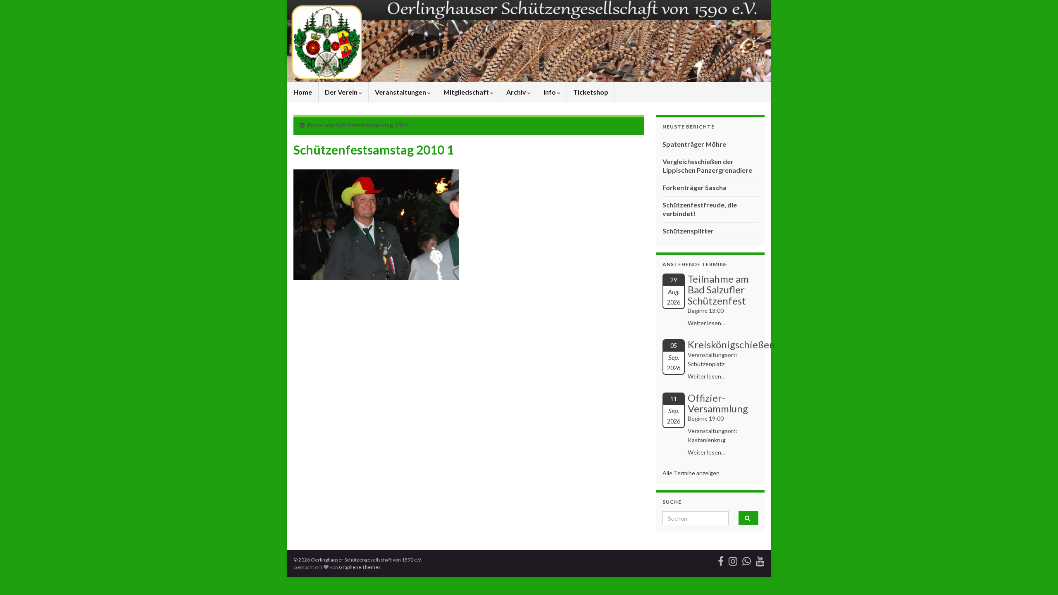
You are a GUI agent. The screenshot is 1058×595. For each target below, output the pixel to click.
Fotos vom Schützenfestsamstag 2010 (357, 125)
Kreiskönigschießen (731, 344)
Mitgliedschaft (466, 92)
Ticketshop (590, 92)
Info (550, 92)
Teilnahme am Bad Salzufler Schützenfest (718, 290)
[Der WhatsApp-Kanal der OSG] (746, 560)
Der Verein (342, 92)
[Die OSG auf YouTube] (760, 560)
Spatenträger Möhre (694, 144)
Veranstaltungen (401, 92)
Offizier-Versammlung (718, 403)
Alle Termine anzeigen (691, 472)
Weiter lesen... (706, 322)
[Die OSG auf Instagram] (733, 560)
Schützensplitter (688, 231)
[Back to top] (1039, 576)
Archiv (516, 92)
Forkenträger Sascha (694, 187)
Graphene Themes (360, 567)
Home (302, 92)
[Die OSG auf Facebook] (721, 560)
